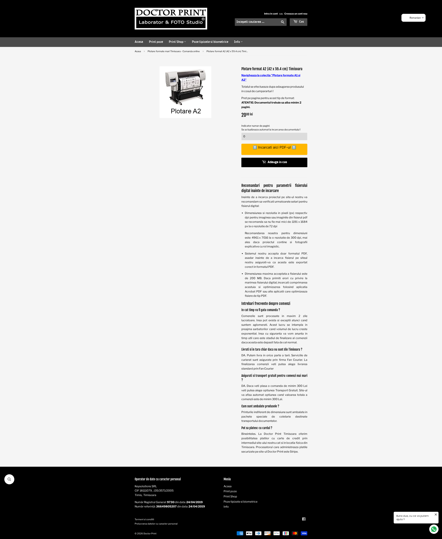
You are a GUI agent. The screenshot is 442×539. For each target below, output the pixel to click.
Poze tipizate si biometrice (210, 42)
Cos (301, 21)
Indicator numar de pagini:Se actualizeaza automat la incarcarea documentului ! (270, 127)
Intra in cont (271, 13)
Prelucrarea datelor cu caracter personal (156, 523)
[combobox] (261, 22)
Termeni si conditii (144, 519)
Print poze (156, 42)
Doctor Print (149, 533)
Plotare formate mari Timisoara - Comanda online (174, 51)
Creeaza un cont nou (295, 13)
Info (237, 42)
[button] (9, 479)
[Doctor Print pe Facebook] (304, 519)
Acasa (139, 42)
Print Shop (176, 42)
